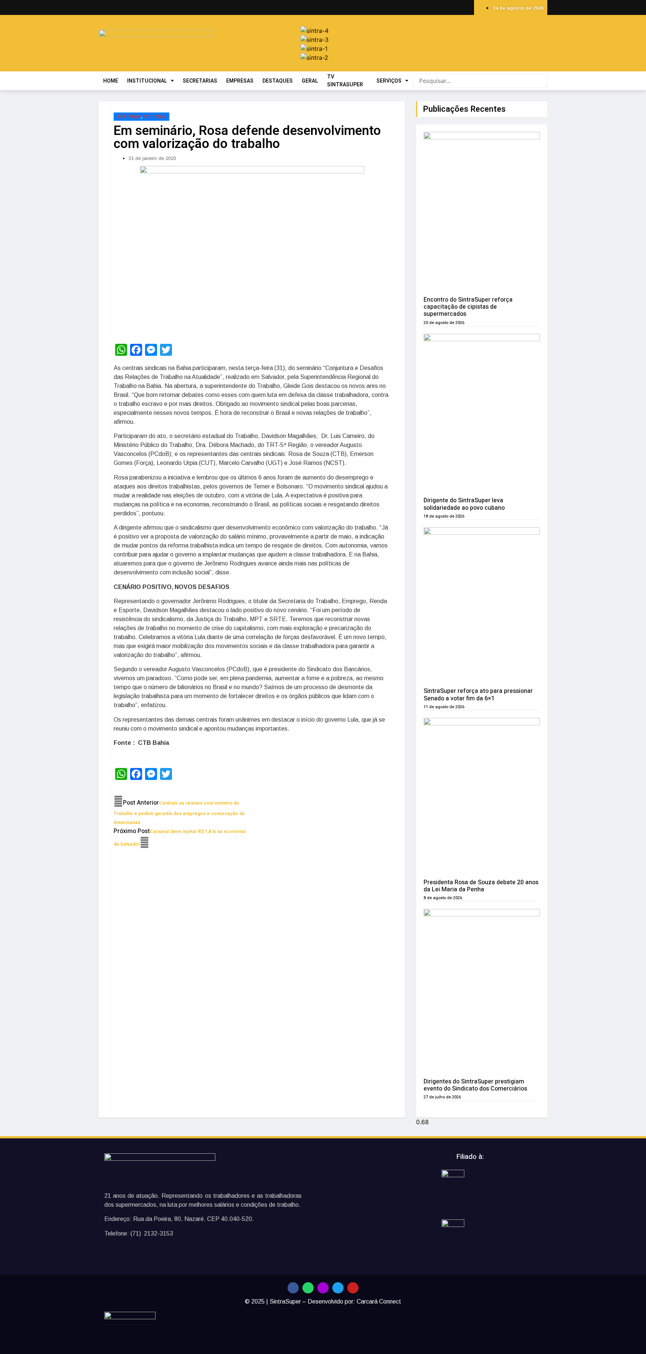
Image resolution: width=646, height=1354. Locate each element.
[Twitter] (338, 1287)
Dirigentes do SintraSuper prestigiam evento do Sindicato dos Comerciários (475, 1085)
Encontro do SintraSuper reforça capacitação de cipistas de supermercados (468, 306)
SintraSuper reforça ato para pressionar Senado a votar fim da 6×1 (478, 695)
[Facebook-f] (293, 1287)
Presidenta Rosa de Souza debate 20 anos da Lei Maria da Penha (481, 886)
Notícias (154, 116)
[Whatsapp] (308, 1287)
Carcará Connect (379, 1301)
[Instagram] (323, 1287)
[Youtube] (353, 1287)
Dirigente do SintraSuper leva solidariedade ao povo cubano (464, 504)
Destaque (129, 116)
